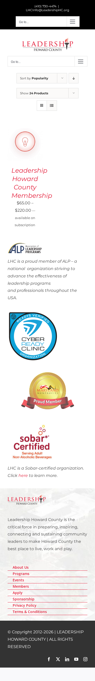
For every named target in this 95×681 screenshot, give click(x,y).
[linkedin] (67, 659)
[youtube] (76, 659)
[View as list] (52, 106)
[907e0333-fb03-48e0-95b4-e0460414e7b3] (33, 312)
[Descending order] (74, 78)
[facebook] (49, 659)
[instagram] (85, 659)
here (23, 475)
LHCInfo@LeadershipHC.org (47, 10)
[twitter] (58, 659)
